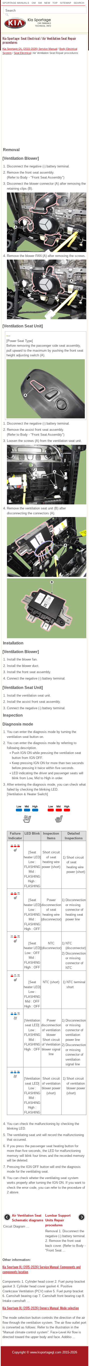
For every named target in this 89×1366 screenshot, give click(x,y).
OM (34, 2)
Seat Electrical (22, 52)
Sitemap (65, 2)
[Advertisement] (44, 99)
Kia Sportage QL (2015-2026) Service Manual (29, 48)
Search (79, 2)
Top (55, 2)
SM (40, 2)
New (47, 2)
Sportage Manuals (15, 2)
